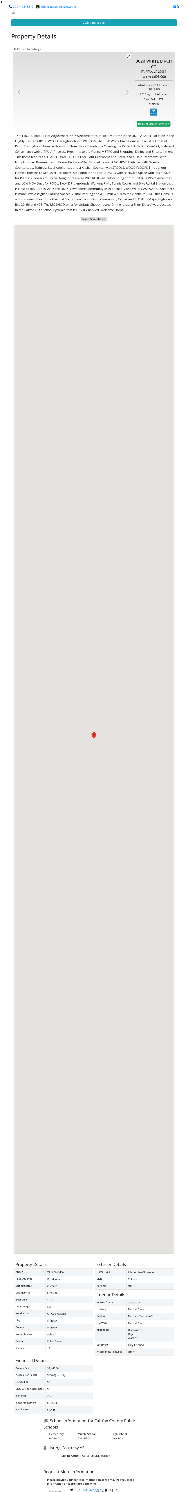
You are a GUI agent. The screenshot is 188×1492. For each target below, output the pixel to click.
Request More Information (153, 123)
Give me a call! (94, 22)
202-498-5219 (23, 6)
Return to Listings (28, 49)
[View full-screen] (128, 56)
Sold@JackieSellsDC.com (58, 6)
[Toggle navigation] (181, 14)
